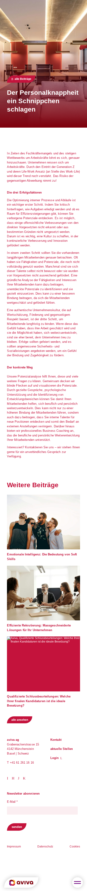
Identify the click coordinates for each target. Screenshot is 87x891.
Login (54, 758)
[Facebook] (25, 778)
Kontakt (55, 739)
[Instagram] (20, 778)
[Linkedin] (9, 778)
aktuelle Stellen (61, 749)
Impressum (14, 846)
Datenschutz (45, 846)
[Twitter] (15, 778)
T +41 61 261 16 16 (20, 762)
